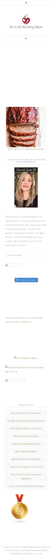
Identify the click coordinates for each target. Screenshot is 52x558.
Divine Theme (29, 550)
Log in (38, 554)
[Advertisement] (26, 76)
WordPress (28, 554)
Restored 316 (43, 547)
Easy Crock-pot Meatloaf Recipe (26, 149)
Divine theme (27, 547)
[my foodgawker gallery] (26, 358)
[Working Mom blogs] (19, 522)
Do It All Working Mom (26, 22)
